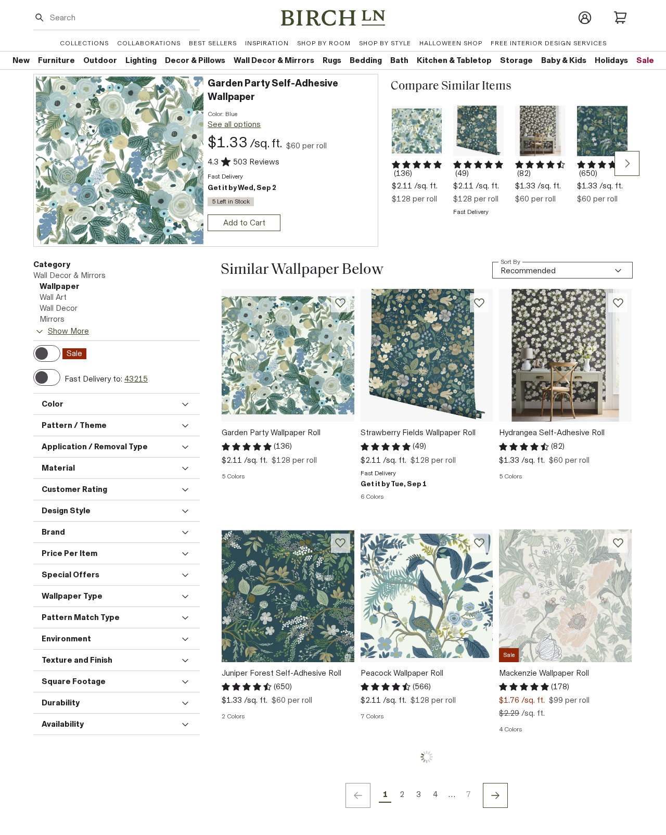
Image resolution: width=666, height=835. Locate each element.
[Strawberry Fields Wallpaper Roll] (478, 131)
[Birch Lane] (333, 18)
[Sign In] (584, 17)
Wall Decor (59, 308)
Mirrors (52, 319)
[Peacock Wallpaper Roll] (427, 595)
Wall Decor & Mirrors (69, 275)
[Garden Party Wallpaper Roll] (417, 131)
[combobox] (123, 17)
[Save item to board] (340, 302)
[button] (291, 90)
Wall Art (53, 297)
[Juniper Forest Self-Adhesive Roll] (602, 131)
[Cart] (620, 17)
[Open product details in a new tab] (119, 160)
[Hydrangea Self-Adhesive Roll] (540, 131)
